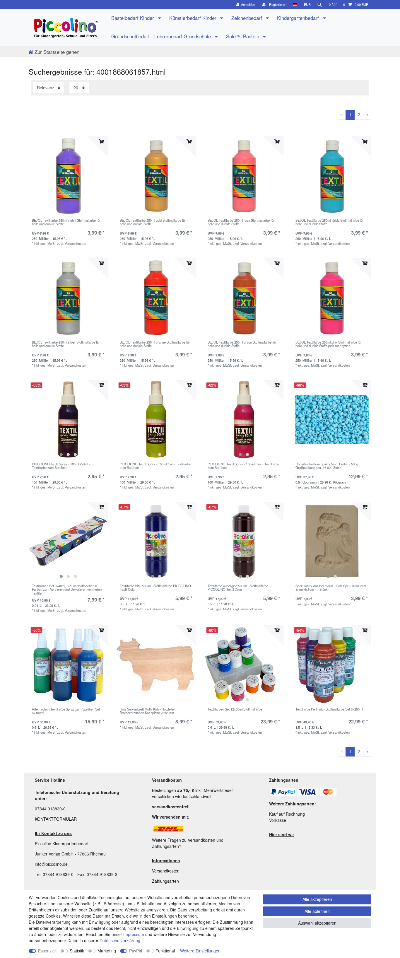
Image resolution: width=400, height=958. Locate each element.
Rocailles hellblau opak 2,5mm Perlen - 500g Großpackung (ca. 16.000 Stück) (326, 466)
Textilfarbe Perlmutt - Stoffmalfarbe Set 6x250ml (329, 709)
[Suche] (320, 4)
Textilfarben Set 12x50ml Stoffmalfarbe (235, 709)
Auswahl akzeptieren (317, 923)
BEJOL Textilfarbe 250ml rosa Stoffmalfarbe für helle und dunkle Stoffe (241, 222)
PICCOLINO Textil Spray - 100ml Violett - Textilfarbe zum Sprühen (61, 466)
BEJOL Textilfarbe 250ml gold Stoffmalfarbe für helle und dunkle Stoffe (153, 222)
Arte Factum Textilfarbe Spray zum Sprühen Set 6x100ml (66, 711)
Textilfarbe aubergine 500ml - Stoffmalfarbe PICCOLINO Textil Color (238, 588)
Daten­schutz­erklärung (120, 940)
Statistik (77, 951)
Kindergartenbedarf (298, 17)
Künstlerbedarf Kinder (193, 17)
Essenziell (47, 951)
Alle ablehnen (317, 911)
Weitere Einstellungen (200, 951)
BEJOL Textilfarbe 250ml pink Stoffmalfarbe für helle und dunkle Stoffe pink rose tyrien (328, 344)
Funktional (165, 951)
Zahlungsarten (165, 881)
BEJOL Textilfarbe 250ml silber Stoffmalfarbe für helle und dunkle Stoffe (66, 344)
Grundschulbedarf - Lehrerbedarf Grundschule (161, 36)
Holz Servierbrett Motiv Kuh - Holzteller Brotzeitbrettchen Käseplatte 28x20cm (147, 711)
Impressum (133, 934)
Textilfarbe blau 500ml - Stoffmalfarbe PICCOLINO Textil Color (155, 588)
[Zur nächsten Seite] (367, 115)
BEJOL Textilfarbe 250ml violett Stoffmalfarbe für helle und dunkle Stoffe (66, 222)
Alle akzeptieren (317, 899)
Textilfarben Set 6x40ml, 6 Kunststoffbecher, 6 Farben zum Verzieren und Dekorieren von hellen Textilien (67, 589)
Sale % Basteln (243, 36)
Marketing (107, 951)
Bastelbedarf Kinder (133, 17)
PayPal (135, 951)
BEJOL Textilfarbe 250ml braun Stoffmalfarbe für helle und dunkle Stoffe (242, 344)
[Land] (295, 4)
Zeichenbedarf (247, 17)
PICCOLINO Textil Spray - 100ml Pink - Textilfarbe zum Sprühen (243, 466)
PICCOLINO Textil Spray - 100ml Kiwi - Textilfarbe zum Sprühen (155, 466)
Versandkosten (166, 871)
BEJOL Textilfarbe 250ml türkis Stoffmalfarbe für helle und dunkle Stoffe (329, 222)
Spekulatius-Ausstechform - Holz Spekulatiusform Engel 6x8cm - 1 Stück (330, 588)
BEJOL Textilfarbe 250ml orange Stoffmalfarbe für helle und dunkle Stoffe (155, 344)
